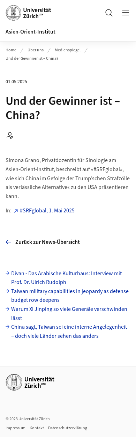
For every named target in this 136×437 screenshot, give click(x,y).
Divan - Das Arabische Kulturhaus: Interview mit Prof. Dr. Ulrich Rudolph (66, 278)
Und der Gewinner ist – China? (32, 58)
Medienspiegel (68, 50)
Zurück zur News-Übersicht (47, 242)
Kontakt (37, 428)
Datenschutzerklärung (67, 428)
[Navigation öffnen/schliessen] (125, 12)
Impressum (15, 428)
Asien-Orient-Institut (30, 32)
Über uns (36, 50)
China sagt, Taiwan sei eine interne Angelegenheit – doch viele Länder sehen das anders (69, 331)
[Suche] (108, 12)
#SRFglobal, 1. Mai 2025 (47, 210)
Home (11, 50)
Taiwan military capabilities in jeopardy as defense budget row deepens (70, 295)
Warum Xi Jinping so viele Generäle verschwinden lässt (69, 313)
